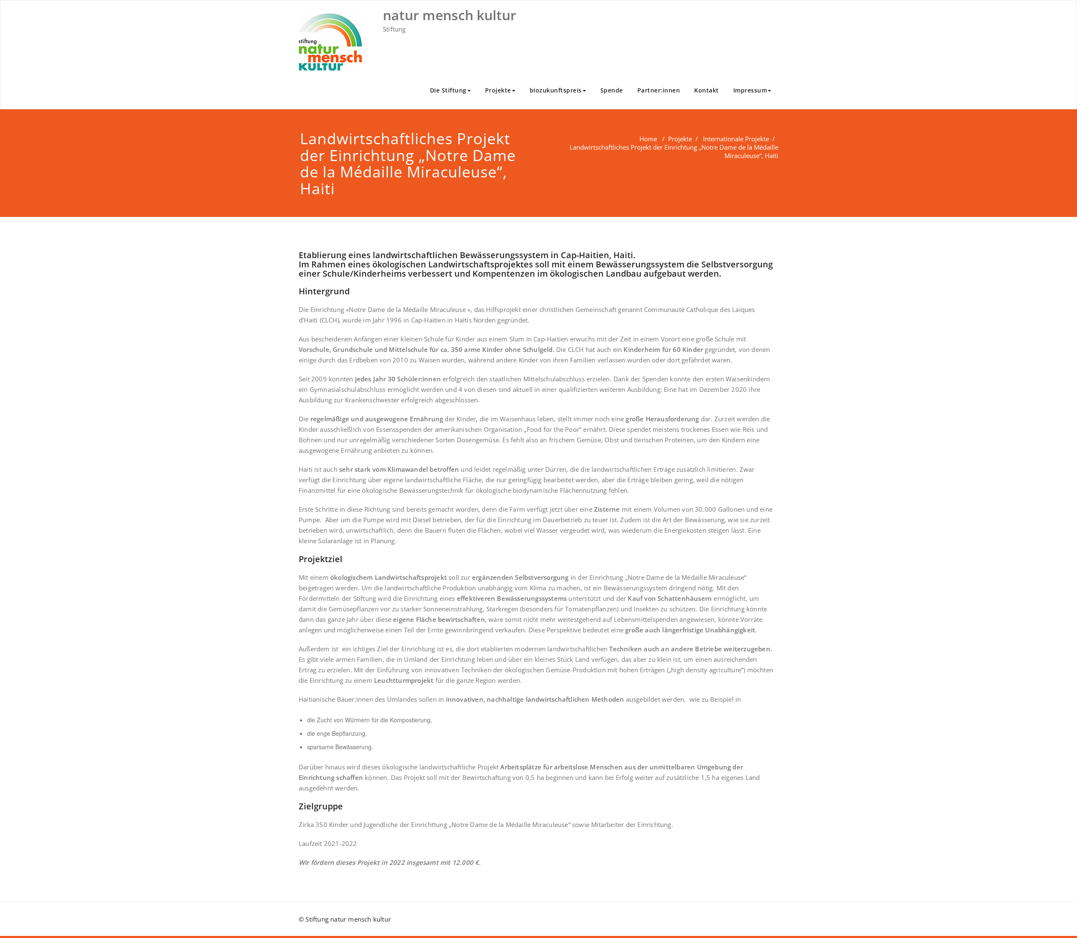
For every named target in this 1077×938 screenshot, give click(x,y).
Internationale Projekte (736, 139)
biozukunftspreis (556, 90)
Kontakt (706, 90)
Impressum (750, 90)
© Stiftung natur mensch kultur (345, 919)
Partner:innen (658, 90)
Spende (611, 90)
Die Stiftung (448, 90)
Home (648, 139)
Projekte (498, 90)
